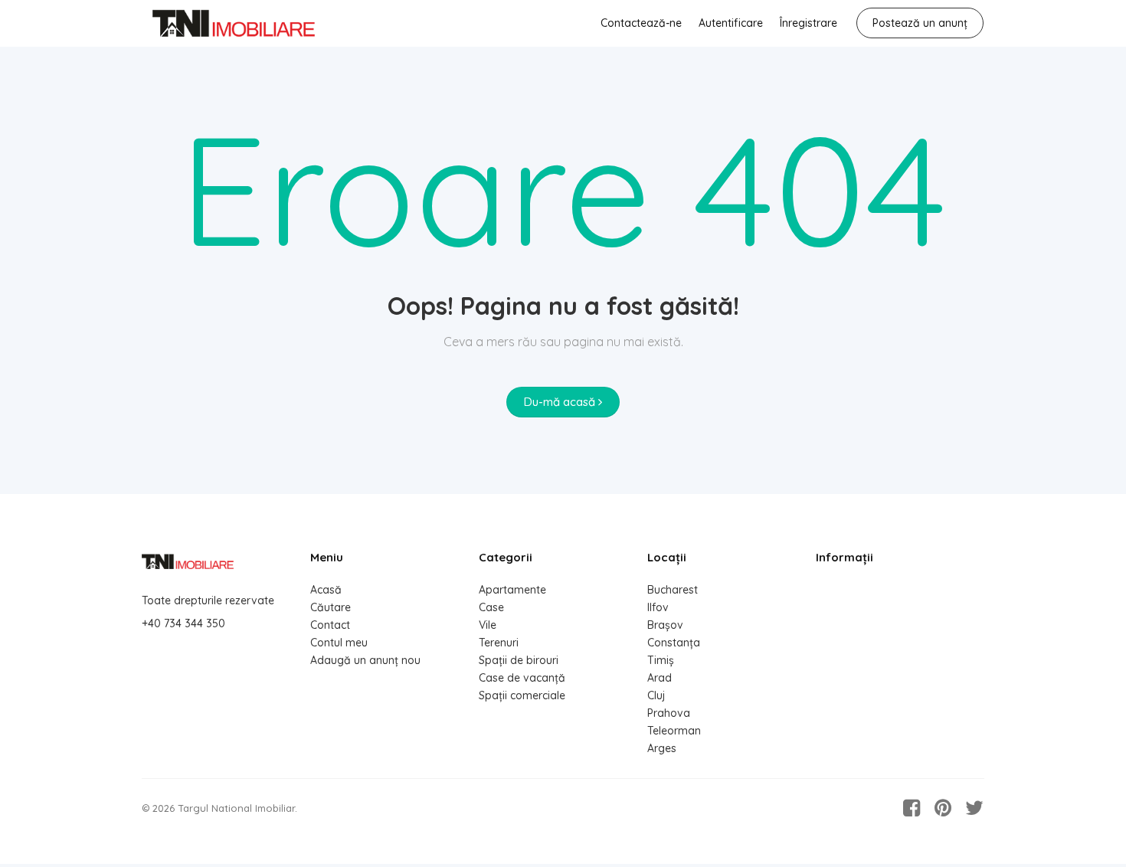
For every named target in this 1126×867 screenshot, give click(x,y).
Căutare (330, 607)
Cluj (656, 695)
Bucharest (672, 590)
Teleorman (674, 731)
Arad (659, 678)
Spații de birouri (518, 660)
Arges (661, 748)
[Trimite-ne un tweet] (974, 808)
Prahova (668, 713)
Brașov (665, 625)
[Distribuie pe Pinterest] (943, 808)
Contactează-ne (641, 23)
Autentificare (731, 23)
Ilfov (658, 607)
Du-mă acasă (561, 401)
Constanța (673, 642)
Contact (330, 625)
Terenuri (499, 642)
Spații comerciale (522, 695)
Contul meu (339, 642)
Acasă (326, 590)
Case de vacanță (522, 678)
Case (491, 607)
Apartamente (512, 590)
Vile (487, 625)
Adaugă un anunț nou (365, 660)
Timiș (660, 660)
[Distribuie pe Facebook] (911, 808)
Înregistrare (808, 23)
